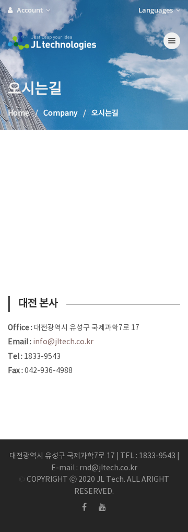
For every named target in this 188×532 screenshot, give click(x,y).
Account (30, 10)
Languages (156, 10)
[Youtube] (102, 507)
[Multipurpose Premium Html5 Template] (71, 41)
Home (18, 113)
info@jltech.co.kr (63, 342)
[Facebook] (84, 507)
